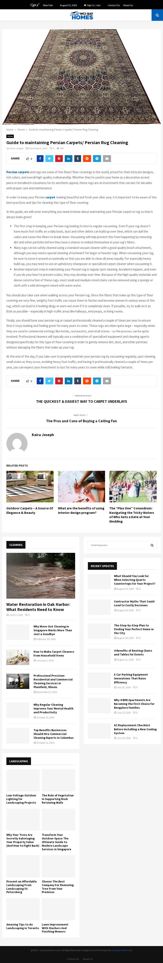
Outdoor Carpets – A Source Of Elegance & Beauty (29, 510)
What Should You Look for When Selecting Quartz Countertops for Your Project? (134, 579)
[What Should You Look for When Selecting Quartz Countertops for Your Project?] (99, 581)
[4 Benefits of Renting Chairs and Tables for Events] (99, 656)
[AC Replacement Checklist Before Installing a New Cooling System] (99, 731)
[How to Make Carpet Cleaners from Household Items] (17, 657)
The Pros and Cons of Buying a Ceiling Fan (81, 420)
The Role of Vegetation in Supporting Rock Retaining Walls (58, 798)
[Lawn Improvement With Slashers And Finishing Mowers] (58, 909)
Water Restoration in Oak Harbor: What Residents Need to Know (38, 607)
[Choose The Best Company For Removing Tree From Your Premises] (58, 866)
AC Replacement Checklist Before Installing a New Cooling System (135, 729)
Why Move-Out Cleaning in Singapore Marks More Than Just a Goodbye (53, 630)
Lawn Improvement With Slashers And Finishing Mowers (55, 928)
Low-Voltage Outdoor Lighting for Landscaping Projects (21, 798)
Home (10, 136)
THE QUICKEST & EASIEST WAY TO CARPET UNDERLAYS (81, 401)
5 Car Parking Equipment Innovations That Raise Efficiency (131, 678)
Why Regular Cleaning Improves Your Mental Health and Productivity (53, 708)
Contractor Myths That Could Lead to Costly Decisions (134, 603)
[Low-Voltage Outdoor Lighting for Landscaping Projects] (23, 780)
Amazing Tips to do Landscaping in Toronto (22, 926)
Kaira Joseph (17, 148)
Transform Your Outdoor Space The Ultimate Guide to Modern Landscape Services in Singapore (56, 842)
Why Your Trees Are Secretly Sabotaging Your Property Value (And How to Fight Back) (22, 840)
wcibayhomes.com (122, 950)
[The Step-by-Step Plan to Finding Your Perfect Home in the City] (99, 631)
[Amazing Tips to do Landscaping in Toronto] (23, 909)
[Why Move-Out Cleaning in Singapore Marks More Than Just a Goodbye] (17, 632)
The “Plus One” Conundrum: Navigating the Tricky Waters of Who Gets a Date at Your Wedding (131, 515)
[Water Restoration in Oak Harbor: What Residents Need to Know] (40, 576)
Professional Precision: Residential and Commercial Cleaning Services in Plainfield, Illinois (53, 681)
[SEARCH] (152, 545)
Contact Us (114, 5)
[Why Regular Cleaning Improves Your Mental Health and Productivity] (17, 710)
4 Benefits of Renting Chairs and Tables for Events (133, 652)
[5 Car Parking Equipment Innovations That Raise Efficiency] (99, 680)
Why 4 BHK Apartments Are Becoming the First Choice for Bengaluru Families (134, 703)
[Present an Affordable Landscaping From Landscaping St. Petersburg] (23, 866)
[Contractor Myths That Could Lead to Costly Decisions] (99, 607)
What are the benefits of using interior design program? (81, 510)
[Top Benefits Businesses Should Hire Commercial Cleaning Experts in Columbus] (17, 735)
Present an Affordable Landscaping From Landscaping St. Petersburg (21, 886)
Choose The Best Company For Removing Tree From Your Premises (58, 886)
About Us (128, 5)
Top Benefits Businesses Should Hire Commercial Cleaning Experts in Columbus (54, 734)
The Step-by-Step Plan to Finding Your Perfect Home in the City (134, 629)
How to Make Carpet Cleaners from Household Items (54, 653)
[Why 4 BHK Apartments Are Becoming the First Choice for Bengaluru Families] (99, 705)
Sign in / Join (94, 5)
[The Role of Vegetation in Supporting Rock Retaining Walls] (58, 780)
